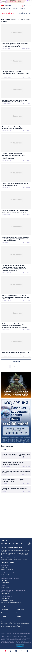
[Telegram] (6, 544)
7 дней (9, 449)
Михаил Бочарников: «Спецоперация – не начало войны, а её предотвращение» (15, 353)
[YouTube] (25, 544)
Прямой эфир (27, 5)
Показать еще (16, 361)
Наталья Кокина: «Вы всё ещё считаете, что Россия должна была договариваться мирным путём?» (15, 297)
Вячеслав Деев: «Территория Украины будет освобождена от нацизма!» (14, 101)
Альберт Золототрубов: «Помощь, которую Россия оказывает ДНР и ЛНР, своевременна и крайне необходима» (15, 325)
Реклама (18, 616)
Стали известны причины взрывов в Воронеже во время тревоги (13, 463)
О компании (4, 609)
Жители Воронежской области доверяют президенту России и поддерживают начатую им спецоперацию (15, 45)
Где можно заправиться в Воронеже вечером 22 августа (13, 480)
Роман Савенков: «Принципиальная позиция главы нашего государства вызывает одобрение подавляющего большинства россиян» (14, 268)
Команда (18, 613)
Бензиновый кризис (8, 13)
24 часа (3, 449)
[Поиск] (16, 651)
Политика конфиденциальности (11, 547)
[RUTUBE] (17, 544)
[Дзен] (2, 544)
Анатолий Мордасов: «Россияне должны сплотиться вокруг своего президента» (15, 211)
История (3, 616)
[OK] (13, 544)
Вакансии (3, 613)
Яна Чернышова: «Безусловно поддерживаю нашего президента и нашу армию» (15, 73)
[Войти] (22, 651)
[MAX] (21, 544)
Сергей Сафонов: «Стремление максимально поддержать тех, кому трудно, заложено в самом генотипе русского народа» (13, 156)
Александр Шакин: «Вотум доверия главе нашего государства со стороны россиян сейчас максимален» (15, 238)
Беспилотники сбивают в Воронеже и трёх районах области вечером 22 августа (16, 455)
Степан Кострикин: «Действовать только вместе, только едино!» (15, 184)
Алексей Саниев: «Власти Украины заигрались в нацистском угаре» (13, 127)
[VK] (10, 544)
